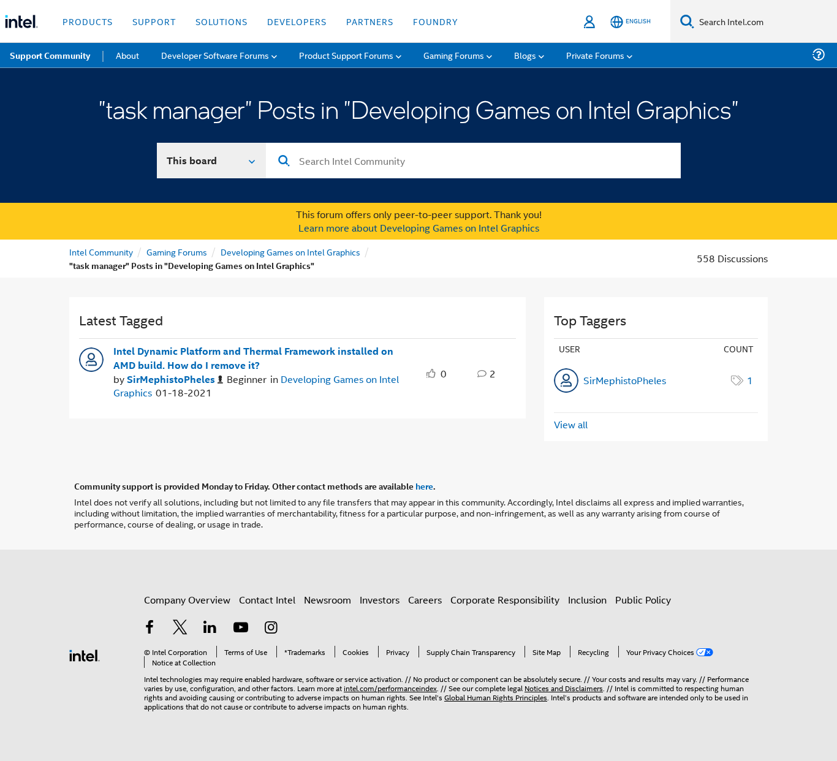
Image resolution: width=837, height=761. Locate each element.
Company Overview (187, 600)
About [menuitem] (127, 54)
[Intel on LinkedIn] (210, 628)
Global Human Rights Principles (495, 697)
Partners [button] (369, 21)
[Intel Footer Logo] (84, 654)
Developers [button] (297, 21)
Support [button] (154, 21)
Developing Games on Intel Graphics (290, 251)
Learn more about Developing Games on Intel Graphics (418, 228)
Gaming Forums (176, 251)
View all (571, 424)
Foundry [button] (435, 21)
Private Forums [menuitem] (595, 54)
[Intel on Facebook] (149, 628)
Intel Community (101, 251)
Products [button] (87, 21)
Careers (425, 600)
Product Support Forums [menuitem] (346, 54)
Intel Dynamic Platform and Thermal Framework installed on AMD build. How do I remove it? (253, 358)
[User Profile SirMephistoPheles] (91, 358)
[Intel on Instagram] (270, 628)
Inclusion (587, 600)
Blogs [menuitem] (525, 54)
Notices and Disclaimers (564, 688)
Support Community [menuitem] (50, 55)
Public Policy (643, 600)
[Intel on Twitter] (180, 628)
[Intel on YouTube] (240, 628)
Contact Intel (267, 600)
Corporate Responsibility (504, 600)
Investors (380, 600)
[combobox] (473, 160)
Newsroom (327, 600)
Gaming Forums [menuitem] (453, 54)
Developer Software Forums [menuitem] (215, 54)
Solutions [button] (221, 21)
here (424, 486)
